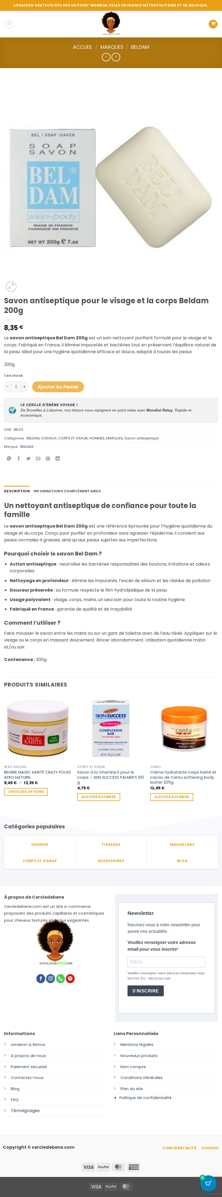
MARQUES (111, 47)
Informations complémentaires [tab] (67, 491)
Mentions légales (137, 1044)
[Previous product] (116, 57)
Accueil (83, 47)
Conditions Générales (141, 1077)
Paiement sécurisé (29, 1067)
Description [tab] (17, 491)
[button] (9, 24)
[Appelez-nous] (60, 978)
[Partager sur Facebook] (18, 458)
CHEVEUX (49, 438)
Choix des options (26, 792)
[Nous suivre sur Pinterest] (70, 978)
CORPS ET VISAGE (73, 438)
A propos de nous (28, 1055)
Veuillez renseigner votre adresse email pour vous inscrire (162, 946)
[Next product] (106, 57)
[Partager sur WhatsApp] (9, 458)
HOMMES (97, 438)
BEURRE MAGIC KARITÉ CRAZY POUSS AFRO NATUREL (37, 775)
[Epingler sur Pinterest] (48, 458)
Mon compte (133, 1067)
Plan (124, 1088)
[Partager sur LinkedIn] (57, 458)
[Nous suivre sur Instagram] (50, 978)
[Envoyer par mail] (38, 458)
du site (136, 1088)
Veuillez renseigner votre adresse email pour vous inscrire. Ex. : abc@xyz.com (166, 975)
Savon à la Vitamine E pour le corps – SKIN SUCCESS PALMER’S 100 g (110, 777)
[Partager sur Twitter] (28, 458)
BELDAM (140, 47)
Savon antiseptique (142, 438)
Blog (15, 1088)
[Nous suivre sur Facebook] (40, 978)
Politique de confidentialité (145, 1097)
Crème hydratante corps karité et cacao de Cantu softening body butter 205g (183, 777)
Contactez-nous (27, 1077)
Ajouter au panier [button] (98, 797)
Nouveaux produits (139, 1055)
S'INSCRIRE (145, 991)
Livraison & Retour (28, 1044)
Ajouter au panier (58, 387)
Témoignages (25, 1110)
